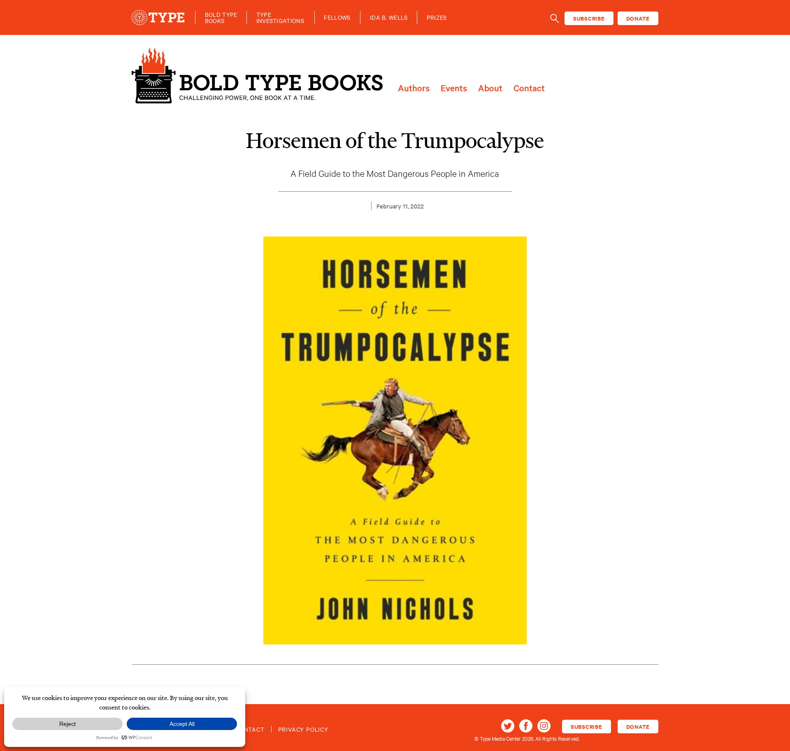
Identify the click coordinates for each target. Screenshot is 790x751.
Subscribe (589, 18)
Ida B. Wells (389, 17)
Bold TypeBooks (221, 18)
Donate (638, 18)
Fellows (337, 17)
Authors (414, 88)
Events (454, 88)
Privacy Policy (303, 729)
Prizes (437, 17)
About (490, 88)
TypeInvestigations (280, 18)
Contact (529, 88)
